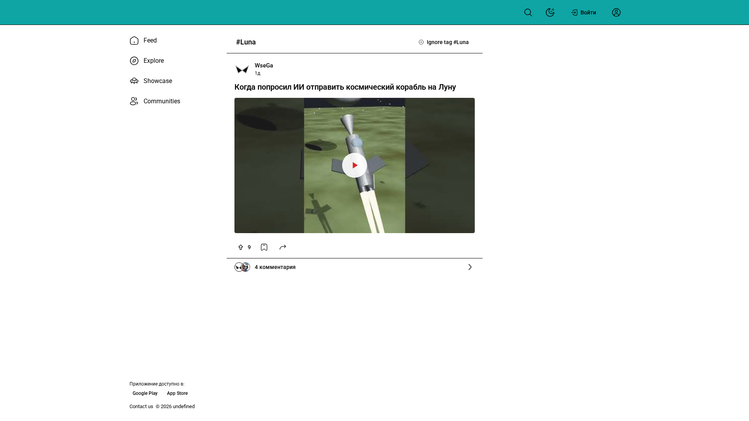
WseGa (264, 65)
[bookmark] (264, 247)
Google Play (145, 393)
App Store (177, 393)
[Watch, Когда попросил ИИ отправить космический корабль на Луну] (354, 165)
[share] (282, 247)
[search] (528, 12)
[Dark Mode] (550, 12)
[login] (616, 12)
